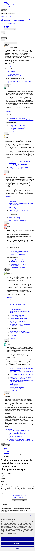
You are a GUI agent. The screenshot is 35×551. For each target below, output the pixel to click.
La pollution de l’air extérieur (18, 260)
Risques (6, 170)
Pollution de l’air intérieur (17, 261)
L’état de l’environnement (10, 43)
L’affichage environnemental (17, 315)
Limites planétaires (14, 386)
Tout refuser (20, 544)
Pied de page (7, 6)
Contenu (6, 3)
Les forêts (11, 131)
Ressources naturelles (13, 71)
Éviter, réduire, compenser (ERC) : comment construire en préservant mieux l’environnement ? (21, 440)
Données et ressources (9, 449)
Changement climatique (14, 74)
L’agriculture (13, 337)
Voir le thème (9, 111)
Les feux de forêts (13, 209)
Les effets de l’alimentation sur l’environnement (22, 371)
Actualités (6, 27)
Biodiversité (7, 84)
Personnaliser (21, 548)
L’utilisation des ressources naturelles (19, 314)
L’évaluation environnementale (16, 437)
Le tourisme (13, 335)
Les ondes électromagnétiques (18, 254)
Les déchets (13, 338)
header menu (11, 13)
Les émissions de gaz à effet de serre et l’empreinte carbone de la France (19, 165)
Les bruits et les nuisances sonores (19, 251)
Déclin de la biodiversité (14, 76)
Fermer (3, 32)
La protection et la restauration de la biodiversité (21, 120)
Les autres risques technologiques (17, 220)
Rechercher (4, 13)
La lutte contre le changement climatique (19, 167)
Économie (7, 268)
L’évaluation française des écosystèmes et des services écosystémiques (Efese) (20, 435)
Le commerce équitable (16, 317)
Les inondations (13, 201)
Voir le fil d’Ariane (5, 445)
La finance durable (14, 302)
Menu (5, 2)
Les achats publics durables (17, 387)
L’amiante (13, 262)
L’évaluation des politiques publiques (18, 432)
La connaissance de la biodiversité (17, 117)
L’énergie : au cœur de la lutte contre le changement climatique (20, 333)
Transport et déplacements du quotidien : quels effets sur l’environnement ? (21, 380)
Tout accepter (20, 539)
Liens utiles (6, 453)
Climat (6, 132)
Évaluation (7, 391)
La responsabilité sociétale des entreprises (20, 377)
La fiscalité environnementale (17, 304)
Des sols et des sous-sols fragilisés (17, 125)
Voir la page (8, 66)
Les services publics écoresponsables (19, 378)
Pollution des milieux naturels (15, 73)
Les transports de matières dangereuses (19, 218)
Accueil (5, 448)
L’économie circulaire (15, 309)
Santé (6, 221)
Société (6, 340)
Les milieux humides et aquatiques (18, 127)
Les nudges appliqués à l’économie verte (20, 324)
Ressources (6, 451)
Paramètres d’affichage (10, 29)
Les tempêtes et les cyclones (16, 211)
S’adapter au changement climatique (18, 168)
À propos (6, 26)
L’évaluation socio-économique (17, 433)
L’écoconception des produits (17, 331)
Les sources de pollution (17, 250)
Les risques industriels (14, 217)
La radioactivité (15, 253)
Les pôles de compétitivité (16, 325)
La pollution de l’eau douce (18, 267)
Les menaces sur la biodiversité (17, 118)
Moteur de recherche (9, 5)
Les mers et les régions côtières (17, 128)
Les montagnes (13, 129)
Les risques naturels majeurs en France (19, 210)
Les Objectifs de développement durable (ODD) (21, 430)
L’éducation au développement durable (20, 373)
